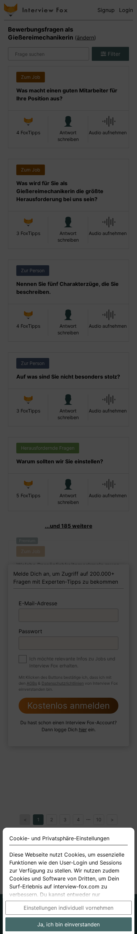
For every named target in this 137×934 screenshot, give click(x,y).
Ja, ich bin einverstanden (68, 924)
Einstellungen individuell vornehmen (68, 907)
